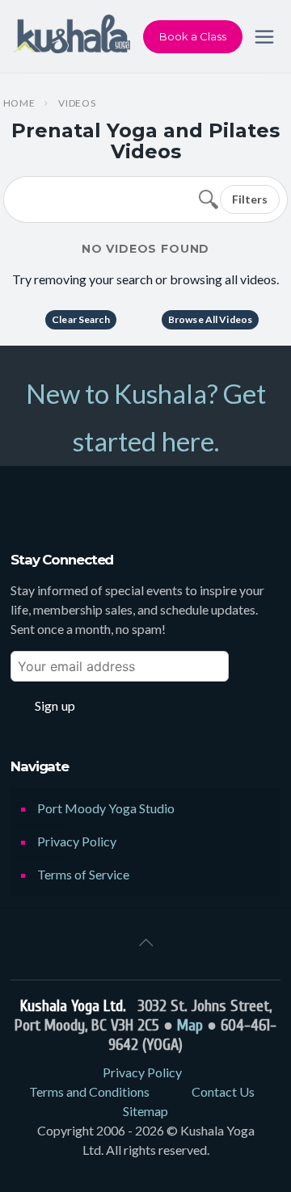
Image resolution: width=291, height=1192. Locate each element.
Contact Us (223, 1091)
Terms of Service (83, 874)
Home (19, 103)
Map (190, 1025)
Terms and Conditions (89, 1091)
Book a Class (192, 36)
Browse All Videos (210, 319)
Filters (250, 199)
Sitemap (145, 1111)
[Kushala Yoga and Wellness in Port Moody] (71, 36)
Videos (76, 103)
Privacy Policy (76, 841)
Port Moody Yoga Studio (106, 808)
